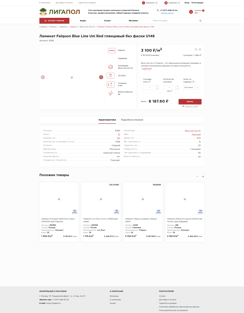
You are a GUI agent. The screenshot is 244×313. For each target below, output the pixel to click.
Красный (196, 134)
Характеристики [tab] (107, 120)
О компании (44, 3)
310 (118, 138)
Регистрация (197, 3)
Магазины (133, 21)
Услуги (107, 21)
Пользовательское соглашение (173, 310)
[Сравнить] (200, 50)
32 (119, 134)
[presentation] (43, 77)
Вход (187, 3)
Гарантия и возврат (87, 3)
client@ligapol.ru (53, 303)
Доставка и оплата (64, 3)
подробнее (147, 68)
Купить (190, 101)
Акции (83, 21)
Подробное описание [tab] (132, 120)
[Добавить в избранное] (196, 50)
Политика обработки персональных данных (179, 307)
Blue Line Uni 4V (193, 131)
